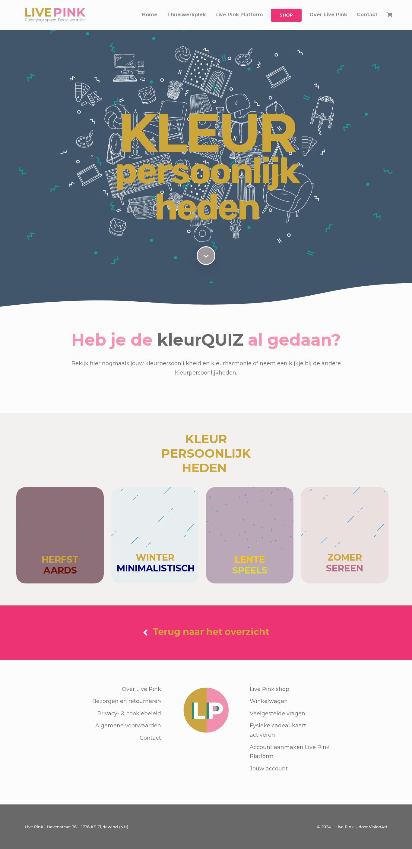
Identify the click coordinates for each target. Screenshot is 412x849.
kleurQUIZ (200, 340)
